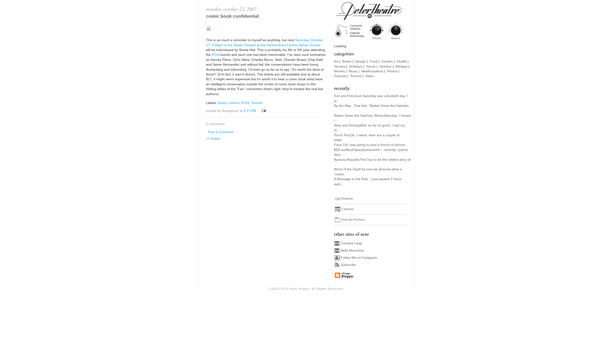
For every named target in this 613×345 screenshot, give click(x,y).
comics (234, 103)
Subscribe (348, 265)
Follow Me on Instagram (359, 257)
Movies (339, 71)
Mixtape (402, 66)
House (371, 66)
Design (360, 61)
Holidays (355, 66)
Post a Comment (220, 132)
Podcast (340, 76)
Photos (392, 71)
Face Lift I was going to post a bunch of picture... (371, 145)
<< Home (213, 138)
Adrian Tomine (310, 45)
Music (353, 71)
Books (347, 61)
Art (336, 61)
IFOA (215, 55)
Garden (387, 61)
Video (369, 76)
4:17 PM (250, 111)
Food (374, 61)
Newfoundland (372, 71)
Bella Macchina (352, 250)
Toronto (257, 103)
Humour (386, 66)
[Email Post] (263, 111)
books (222, 103)
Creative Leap (351, 243)
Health (402, 61)
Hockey (339, 66)
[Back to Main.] (372, 39)
